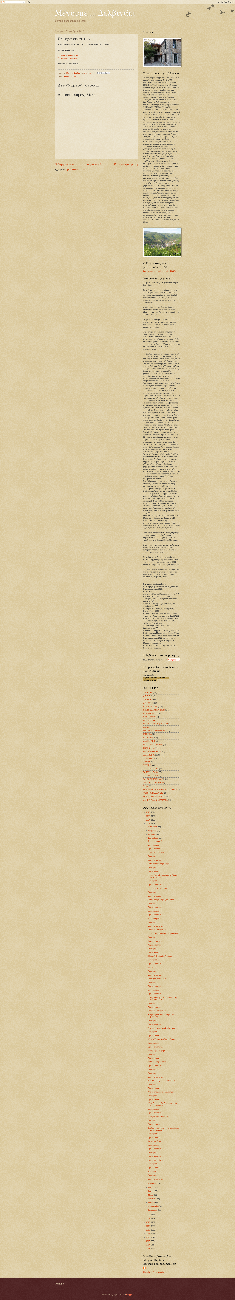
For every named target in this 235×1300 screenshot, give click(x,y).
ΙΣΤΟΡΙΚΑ (147, 734)
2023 (148, 824)
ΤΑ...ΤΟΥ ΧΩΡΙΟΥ (150, 776)
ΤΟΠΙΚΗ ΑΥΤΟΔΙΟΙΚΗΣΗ (153, 783)
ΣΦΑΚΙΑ (146, 762)
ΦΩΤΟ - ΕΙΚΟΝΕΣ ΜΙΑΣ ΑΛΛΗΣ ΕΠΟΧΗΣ (160, 789)
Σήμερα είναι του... (155, 849)
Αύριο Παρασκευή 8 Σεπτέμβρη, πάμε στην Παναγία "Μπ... (162, 1104)
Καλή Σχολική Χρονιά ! (157, 1062)
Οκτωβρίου (152, 834)
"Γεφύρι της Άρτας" (155, 1141)
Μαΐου (151, 1195)
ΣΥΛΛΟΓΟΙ (147, 758)
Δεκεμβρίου (153, 827)
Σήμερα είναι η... (154, 896)
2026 (148, 812)
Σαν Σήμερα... (153, 1120)
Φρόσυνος (74, 58)
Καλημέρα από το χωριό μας (159, 864)
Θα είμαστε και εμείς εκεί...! (159, 888)
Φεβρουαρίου (153, 1206)
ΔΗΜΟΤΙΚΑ (148, 700)
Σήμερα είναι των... (155, 885)
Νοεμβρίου (152, 830)
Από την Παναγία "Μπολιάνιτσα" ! (161, 1081)
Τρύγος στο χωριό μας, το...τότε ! (161, 900)
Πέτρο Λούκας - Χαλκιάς (153, 745)
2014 (148, 1245)
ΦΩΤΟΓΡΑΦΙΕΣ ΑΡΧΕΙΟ (153, 793)
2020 (148, 1222)
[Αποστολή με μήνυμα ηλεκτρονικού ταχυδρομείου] (98, 73)
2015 (148, 1241)
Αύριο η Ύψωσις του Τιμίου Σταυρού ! (162, 1039)
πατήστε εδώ (174, 659)
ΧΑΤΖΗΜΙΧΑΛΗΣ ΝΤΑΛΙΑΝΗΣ (155, 800)
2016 (148, 1237)
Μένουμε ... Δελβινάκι (95, 12)
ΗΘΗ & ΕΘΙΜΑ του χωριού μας (155, 724)
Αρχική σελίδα (94, 164)
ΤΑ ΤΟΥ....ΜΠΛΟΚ (150, 772)
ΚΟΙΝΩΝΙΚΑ (148, 738)
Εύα (76, 55)
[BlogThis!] (100, 73)
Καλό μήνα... (153, 1171)
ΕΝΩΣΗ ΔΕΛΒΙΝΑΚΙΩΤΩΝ (154, 710)
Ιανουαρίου (153, 1210)
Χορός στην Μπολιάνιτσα (158, 1117)
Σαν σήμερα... (153, 845)
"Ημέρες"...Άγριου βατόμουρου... (160, 956)
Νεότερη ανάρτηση (65, 164)
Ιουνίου (151, 1191)
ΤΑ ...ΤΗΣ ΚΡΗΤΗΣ (151, 769)
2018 (148, 1230)
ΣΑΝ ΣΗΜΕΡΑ (149, 755)
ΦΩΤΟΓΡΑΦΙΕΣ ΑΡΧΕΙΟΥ (153, 796)
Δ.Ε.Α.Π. (146, 696)
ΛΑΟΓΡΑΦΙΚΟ (149, 741)
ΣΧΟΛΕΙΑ (147, 765)
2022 (148, 1215)
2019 (148, 1226)
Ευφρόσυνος (63, 58)
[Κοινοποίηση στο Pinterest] (108, 73)
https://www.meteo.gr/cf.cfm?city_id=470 (159, 271)
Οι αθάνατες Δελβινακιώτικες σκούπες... (164, 934)
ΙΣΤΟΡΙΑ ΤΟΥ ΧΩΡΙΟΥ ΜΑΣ (154, 731)
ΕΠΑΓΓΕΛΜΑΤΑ (149, 717)
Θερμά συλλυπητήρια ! (157, 930)
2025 (148, 816)
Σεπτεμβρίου (153, 838)
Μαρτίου (151, 1202)
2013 (148, 1249)
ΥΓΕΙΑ (146, 786)
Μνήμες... (151, 967)
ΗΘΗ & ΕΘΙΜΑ (149, 720)
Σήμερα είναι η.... (154, 1058)
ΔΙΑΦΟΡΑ (147, 703)
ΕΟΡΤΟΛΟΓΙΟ (70, 77)
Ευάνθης (61, 55)
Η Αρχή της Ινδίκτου (155, 1160)
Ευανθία (69, 55)
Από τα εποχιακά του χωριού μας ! (161, 1092)
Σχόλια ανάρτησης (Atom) (76, 170)
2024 (148, 820)
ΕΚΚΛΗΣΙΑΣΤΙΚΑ (150, 706)
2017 (148, 1234)
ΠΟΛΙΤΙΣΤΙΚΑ (148, 748)
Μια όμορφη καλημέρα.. (157, 1051)
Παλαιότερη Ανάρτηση (126, 164)
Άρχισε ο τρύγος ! (155, 945)
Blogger (129, 1295)
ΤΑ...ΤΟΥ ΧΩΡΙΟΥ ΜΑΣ (153, 779)
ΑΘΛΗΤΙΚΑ (147, 693)
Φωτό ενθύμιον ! (154, 918)
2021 (148, 1219)
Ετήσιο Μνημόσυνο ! (156, 852)
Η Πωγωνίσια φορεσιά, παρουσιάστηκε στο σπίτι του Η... (163, 998)
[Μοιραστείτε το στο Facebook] (106, 73)
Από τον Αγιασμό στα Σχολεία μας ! (162, 1028)
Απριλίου (152, 1199)
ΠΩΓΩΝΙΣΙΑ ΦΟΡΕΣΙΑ (152, 751)
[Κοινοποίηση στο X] (103, 73)
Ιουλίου (151, 1187)
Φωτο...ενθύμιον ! (155, 841)
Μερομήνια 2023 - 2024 (157, 979)
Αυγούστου (152, 1184)
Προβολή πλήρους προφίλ (153, 1272)
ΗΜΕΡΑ (146, 727)
